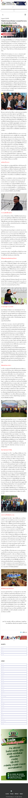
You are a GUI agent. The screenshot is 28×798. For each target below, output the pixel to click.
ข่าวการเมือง (3, 664)
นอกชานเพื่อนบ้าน (3, 682)
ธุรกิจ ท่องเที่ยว (3, 680)
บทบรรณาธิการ (3, 689)
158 (22, 632)
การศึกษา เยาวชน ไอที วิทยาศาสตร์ (4, 696)
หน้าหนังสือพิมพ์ (3, 705)
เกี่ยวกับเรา (17, 793)
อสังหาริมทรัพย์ (3, 654)
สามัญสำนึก (2, 714)
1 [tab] (13, 7)
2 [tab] (15, 7)
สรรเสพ (2, 698)
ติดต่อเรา (21, 793)
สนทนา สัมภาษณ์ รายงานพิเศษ (4, 721)
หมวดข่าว (7, 793)
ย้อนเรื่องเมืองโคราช (3, 673)
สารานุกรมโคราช (3, 666)
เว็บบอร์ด (11, 793)
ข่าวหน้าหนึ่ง (2, 647)
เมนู (2, 14)
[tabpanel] (14, 3)
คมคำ (2, 712)
